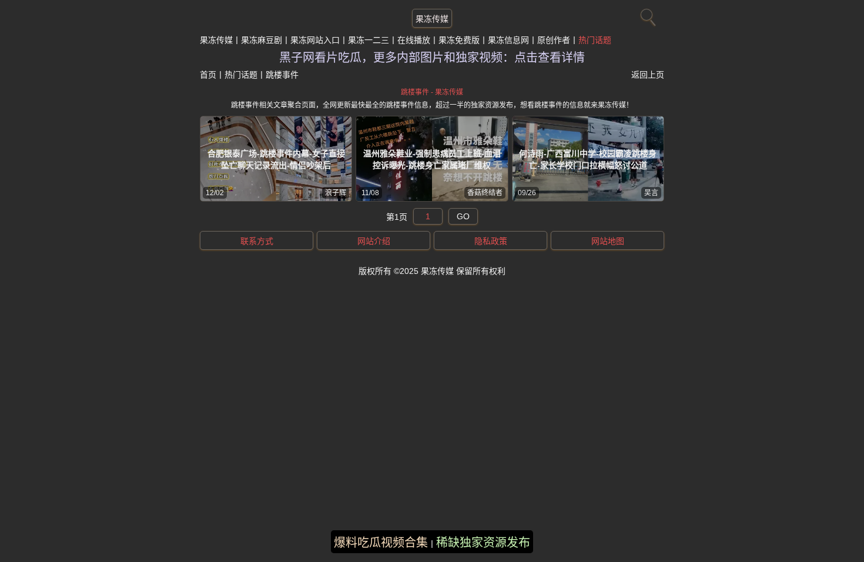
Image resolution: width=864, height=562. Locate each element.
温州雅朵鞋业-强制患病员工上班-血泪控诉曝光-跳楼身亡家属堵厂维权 (432, 159)
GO (463, 216)
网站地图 (607, 241)
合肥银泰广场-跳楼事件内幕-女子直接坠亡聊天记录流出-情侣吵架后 (276, 159)
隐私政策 (490, 241)
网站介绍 (373, 241)
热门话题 (594, 40)
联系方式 (256, 241)
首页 (208, 74)
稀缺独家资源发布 (483, 542)
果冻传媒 (432, 19)
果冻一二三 (368, 40)
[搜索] (646, 15)
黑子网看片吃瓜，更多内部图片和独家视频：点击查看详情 (432, 57)
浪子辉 (335, 193)
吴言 (651, 193)
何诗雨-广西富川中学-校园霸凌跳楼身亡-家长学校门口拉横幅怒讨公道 (588, 159)
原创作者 (553, 40)
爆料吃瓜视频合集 (381, 542)
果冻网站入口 (315, 40)
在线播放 (413, 40)
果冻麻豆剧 (261, 40)
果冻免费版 (459, 40)
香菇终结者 (485, 193)
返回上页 (647, 74)
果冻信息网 (508, 40)
